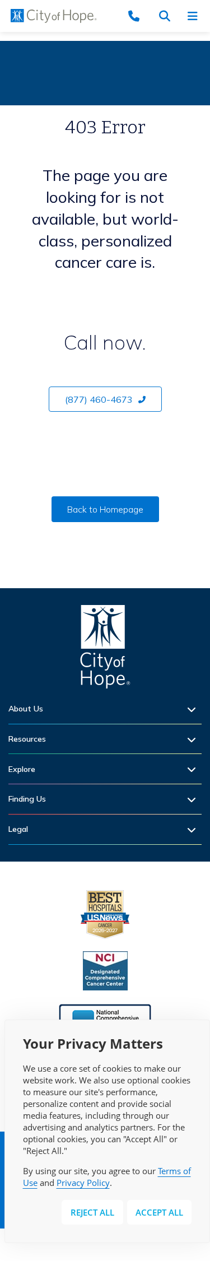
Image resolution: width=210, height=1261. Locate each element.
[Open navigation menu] (196, 16)
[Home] (105, 649)
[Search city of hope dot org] (168, 16)
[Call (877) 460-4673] (140, 16)
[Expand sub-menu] (194, 709)
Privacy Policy (83, 1182)
